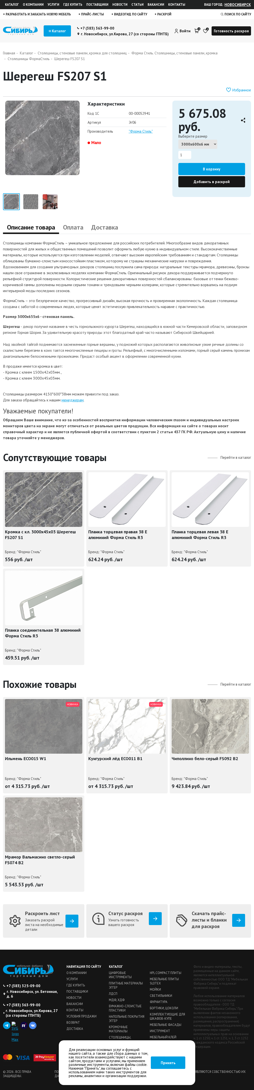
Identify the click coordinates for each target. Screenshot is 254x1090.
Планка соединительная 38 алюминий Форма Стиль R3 (43, 633)
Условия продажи (81, 1016)
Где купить (72, 4)
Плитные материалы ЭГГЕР (126, 985)
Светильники (161, 996)
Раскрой (164, 14)
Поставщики (97, 4)
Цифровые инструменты (120, 975)
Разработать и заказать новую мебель (38, 14)
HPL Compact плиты (165, 973)
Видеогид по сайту (130, 14)
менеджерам (73, 399)
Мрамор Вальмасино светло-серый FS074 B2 (40, 859)
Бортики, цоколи (164, 1008)
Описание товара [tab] (31, 227)
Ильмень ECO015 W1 (25, 758)
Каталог (12, 4)
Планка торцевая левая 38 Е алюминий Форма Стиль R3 (200, 534)
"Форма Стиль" (141, 131)
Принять (168, 1062)
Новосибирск (237, 4)
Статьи (137, 4)
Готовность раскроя (231, 31)
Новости (119, 4)
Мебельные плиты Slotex (164, 981)
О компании (33, 4)
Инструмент (160, 1031)
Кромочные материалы (118, 1029)
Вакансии (156, 4)
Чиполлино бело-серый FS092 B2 (205, 758)
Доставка (74, 1029)
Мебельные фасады (165, 1025)
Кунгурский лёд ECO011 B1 (115, 758)
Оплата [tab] (73, 227)
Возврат (73, 1022)
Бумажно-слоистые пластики (125, 1008)
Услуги (53, 4)
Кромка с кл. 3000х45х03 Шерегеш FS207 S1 (40, 534)
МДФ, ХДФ (117, 1000)
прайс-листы (92, 14)
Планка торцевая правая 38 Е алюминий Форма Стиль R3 (117, 534)
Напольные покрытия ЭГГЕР (126, 1018)
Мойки (155, 989)
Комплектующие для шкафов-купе (167, 1016)
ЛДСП (113, 994)
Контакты (176, 4)
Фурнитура (158, 1002)
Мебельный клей (163, 1037)
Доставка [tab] (104, 227)
